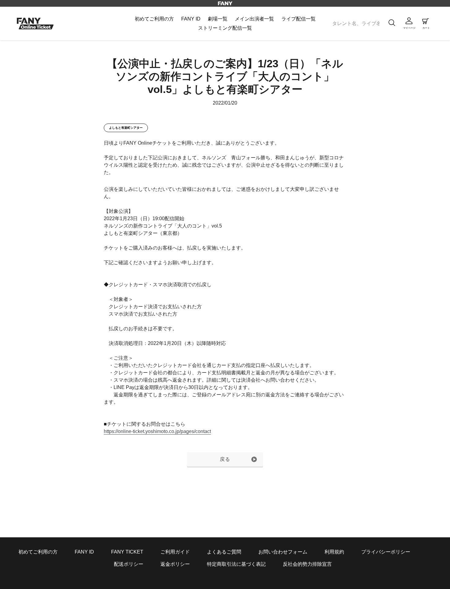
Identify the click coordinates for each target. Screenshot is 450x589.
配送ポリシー (128, 564)
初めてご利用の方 (38, 551)
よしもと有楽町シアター (126, 127)
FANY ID (84, 551)
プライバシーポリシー (385, 551)
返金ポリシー (175, 564)
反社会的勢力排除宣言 (307, 564)
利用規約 (334, 551)
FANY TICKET (127, 551)
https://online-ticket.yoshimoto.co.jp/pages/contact (157, 431)
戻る (225, 459)
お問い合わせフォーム (282, 551)
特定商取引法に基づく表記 (236, 564)
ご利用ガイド (175, 551)
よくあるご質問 (224, 551)
